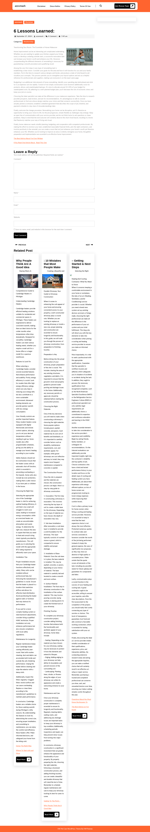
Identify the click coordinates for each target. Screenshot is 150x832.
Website (17, 217)
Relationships (29, 42)
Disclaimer (41, 6)
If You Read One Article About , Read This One (30, 143)
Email (16, 205)
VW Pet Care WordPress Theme (69, 829)
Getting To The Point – (52, 801)
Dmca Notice (55, 6)
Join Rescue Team (122, 6)
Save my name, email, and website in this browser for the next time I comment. (44, 229)
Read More (23, 760)
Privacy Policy (70, 6)
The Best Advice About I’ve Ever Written (28, 138)
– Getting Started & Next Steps (81, 264)
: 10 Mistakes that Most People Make (52, 264)
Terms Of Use (85, 6)
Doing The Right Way (24, 746)
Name (16, 193)
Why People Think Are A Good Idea (24, 264)
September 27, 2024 (24, 36)
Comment (18, 159)
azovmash (20, 6)
